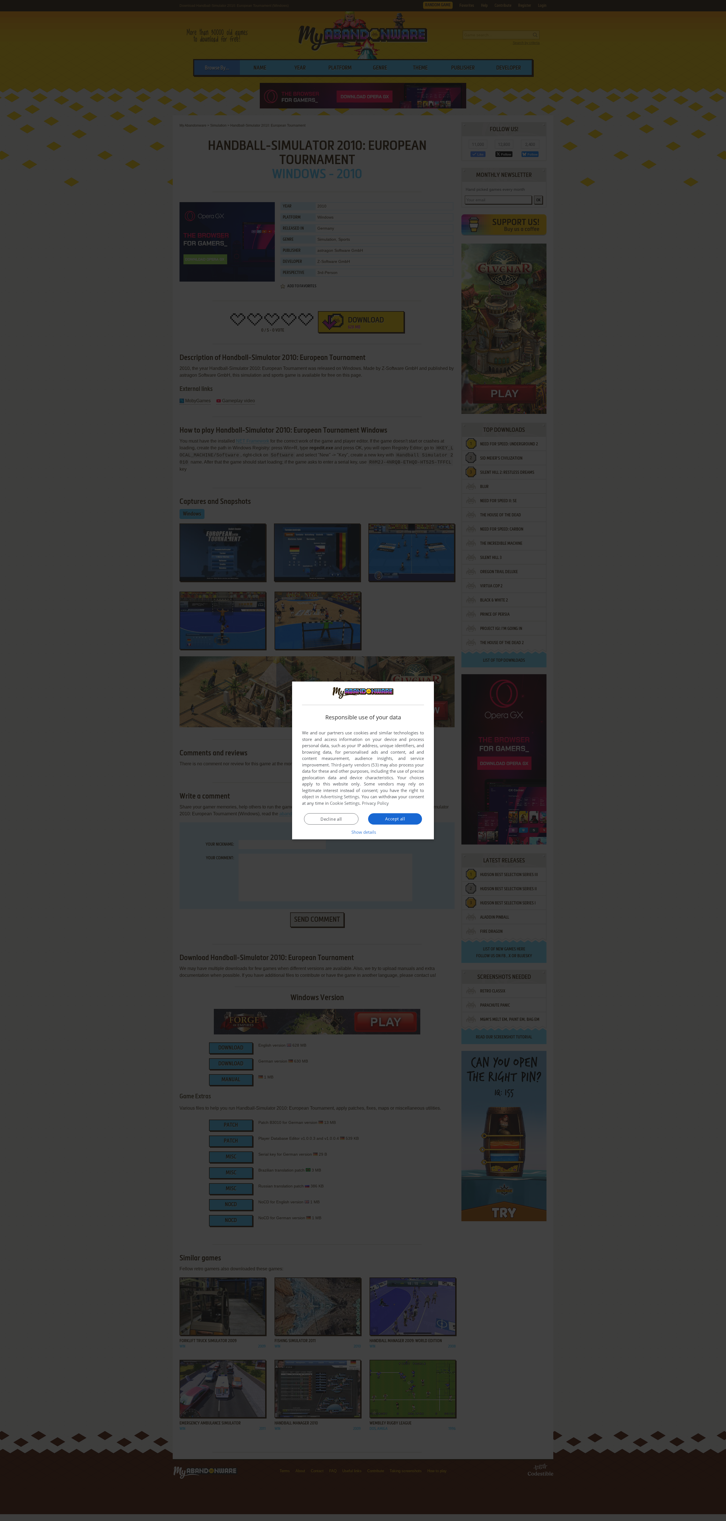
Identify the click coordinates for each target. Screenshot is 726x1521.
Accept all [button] (395, 819)
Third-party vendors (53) (355, 765)
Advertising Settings (339, 796)
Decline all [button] (331, 819)
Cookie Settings (345, 803)
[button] (363, 832)
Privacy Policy (375, 803)
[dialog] (363, 760)
